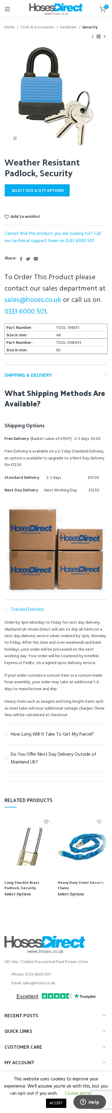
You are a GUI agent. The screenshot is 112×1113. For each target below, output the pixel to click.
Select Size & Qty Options (38, 191)
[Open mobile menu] (7, 9)
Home (10, 27)
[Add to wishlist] (46, 822)
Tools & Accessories (37, 27)
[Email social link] (36, 259)
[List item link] (56, 974)
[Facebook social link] (21, 259)
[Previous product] (93, 37)
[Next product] (105, 37)
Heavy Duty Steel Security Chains (81, 885)
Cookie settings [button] (80, 1093)
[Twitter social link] (28, 259)
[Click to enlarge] (15, 138)
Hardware (68, 27)
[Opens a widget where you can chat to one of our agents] (89, 1102)
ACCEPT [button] (56, 1103)
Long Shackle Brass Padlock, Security (21, 885)
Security (90, 27)
